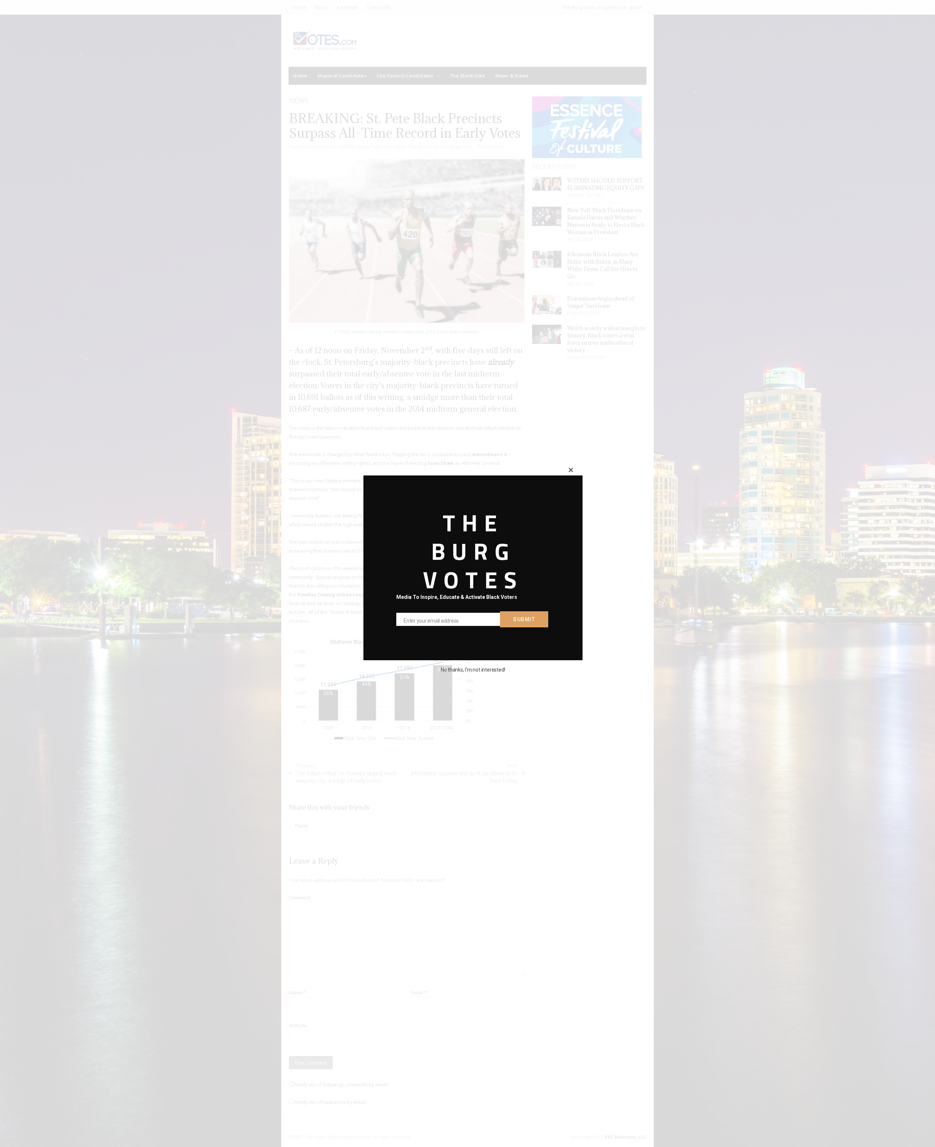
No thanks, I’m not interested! (473, 670)
